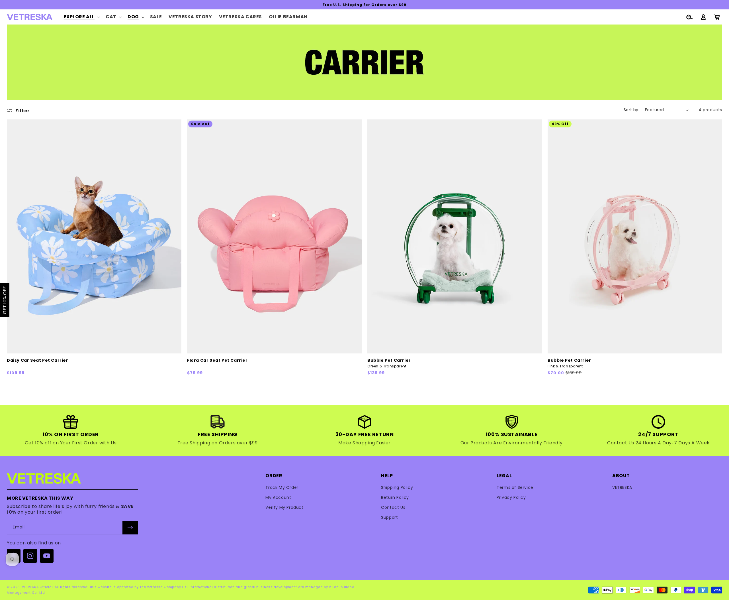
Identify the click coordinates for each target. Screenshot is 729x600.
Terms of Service (515, 487)
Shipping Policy (397, 487)
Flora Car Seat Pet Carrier (217, 360)
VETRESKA (622, 487)
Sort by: (631, 110)
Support (389, 517)
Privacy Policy (511, 497)
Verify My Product (284, 507)
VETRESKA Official (37, 587)
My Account (278, 497)
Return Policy (395, 497)
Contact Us (393, 507)
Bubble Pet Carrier (389, 363)
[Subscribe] (130, 527)
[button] (81, 17)
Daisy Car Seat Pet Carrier (37, 360)
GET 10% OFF (4, 300)
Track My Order (281, 487)
